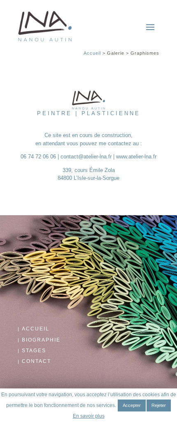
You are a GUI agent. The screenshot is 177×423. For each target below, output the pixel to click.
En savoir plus (89, 416)
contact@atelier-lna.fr (86, 156)
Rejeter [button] (158, 405)
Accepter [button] (132, 405)
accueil (35, 329)
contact (36, 361)
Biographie (41, 340)
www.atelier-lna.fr (136, 156)
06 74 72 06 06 (38, 156)
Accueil (92, 53)
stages (34, 350)
